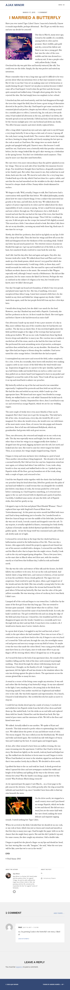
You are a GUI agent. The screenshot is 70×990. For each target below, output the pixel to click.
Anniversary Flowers (49, 878)
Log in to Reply (23, 939)
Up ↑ (63, 984)
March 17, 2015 (29, 12)
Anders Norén (55, 984)
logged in (19, 967)
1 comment (42, 12)
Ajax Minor (15, 5)
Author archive (14, 891)
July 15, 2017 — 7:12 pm (30, 927)
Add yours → (59, 913)
